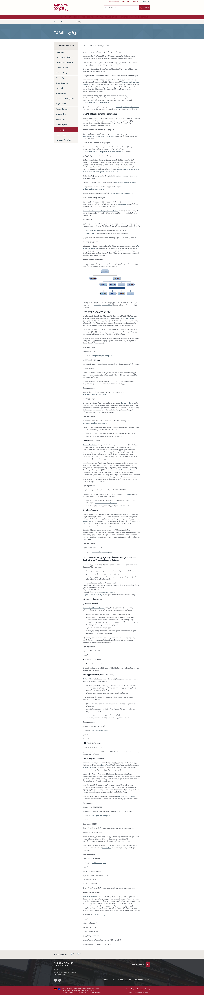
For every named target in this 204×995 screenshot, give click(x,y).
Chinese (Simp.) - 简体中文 (65, 57)
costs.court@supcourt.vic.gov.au (102, 552)
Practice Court (127, 494)
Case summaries (124, 980)
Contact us (135, 1)
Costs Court (87, 521)
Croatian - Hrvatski (62, 67)
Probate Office (88, 679)
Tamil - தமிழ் (60, 130)
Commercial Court (127, 403)
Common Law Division (90, 445)
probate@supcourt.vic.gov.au (101, 730)
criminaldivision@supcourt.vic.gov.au (121, 193)
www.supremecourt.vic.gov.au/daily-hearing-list (98, 136)
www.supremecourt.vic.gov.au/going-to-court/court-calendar (102, 151)
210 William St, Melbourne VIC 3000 (65, 972)
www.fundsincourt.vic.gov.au (126, 796)
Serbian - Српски (61, 109)
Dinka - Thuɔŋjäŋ (61, 73)
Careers (123, 1)
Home (56, 22)
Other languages (114, 1)
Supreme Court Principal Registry (94, 594)
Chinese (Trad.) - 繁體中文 (64, 62)
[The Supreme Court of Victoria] (61, 7)
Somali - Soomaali (61, 119)
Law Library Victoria (142, 980)
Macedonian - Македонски (65, 99)
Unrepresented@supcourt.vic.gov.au (103, 592)
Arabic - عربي (60, 52)
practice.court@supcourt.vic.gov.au (106, 503)
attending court (123, 204)
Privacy (147, 989)
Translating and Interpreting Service (127, 107)
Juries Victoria (106, 848)
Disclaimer (139, 989)
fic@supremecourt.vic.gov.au (101, 815)
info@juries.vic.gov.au (99, 863)
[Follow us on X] (55, 980)
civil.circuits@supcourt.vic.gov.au (93, 189)
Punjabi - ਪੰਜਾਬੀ (61, 104)
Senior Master (105, 765)
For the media (145, 1)
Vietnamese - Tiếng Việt (63, 140)
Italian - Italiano (61, 93)
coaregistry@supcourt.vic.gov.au (125, 182)
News (128, 1)
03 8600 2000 (61, 974)
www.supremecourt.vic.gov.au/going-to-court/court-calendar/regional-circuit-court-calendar (111, 170)
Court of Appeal (129, 318)
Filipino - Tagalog (61, 78)
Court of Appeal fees (92, 230)
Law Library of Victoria (90, 896)
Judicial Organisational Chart (103, 305)
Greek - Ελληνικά (62, 83)
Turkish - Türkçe (61, 135)
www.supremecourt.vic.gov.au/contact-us (96, 102)
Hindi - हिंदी (59, 88)
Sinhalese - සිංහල (61, 114)
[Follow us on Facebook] (59, 980)
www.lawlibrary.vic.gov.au (100, 915)
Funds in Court (88, 767)
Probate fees (90, 233)
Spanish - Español (61, 124)
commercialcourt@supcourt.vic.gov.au (95, 423)
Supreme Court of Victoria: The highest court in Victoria (100, 211)
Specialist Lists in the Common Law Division (121, 470)
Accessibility (130, 989)
